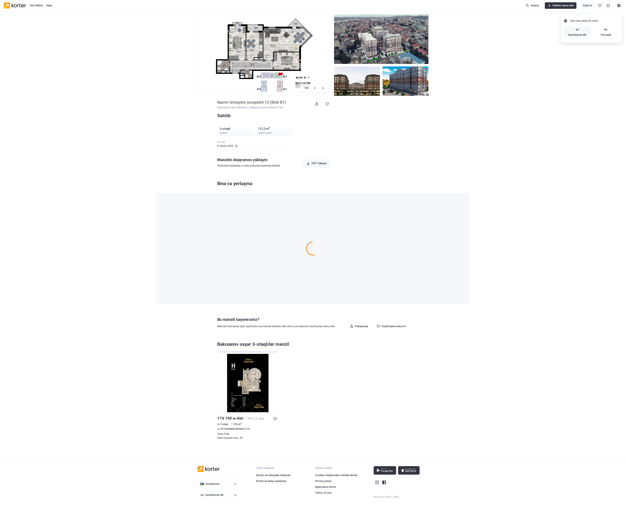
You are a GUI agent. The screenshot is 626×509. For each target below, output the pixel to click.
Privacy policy (323, 481)
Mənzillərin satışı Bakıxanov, (233, 107)
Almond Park (275, 107)
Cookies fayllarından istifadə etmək (336, 475)
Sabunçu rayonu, (259, 107)
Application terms (325, 486)
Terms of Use (323, 492)
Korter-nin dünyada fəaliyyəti (273, 475)
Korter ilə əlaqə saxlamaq (271, 481)
